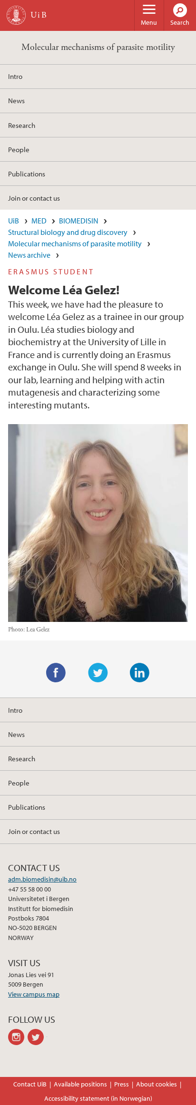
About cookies (156, 1084)
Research (21, 125)
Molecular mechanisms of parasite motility (98, 47)
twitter (37, 1037)
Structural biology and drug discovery (67, 232)
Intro (15, 76)
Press (121, 1084)
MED (39, 220)
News (16, 100)
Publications (26, 173)
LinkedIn (140, 673)
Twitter (98, 673)
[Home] (16, 15)
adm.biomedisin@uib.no (42, 879)
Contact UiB (30, 1084)
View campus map (33, 994)
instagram (18, 1037)
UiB (13, 220)
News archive (29, 255)
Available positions (80, 1084)
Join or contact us (34, 198)
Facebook (56, 673)
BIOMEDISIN (78, 220)
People (18, 149)
